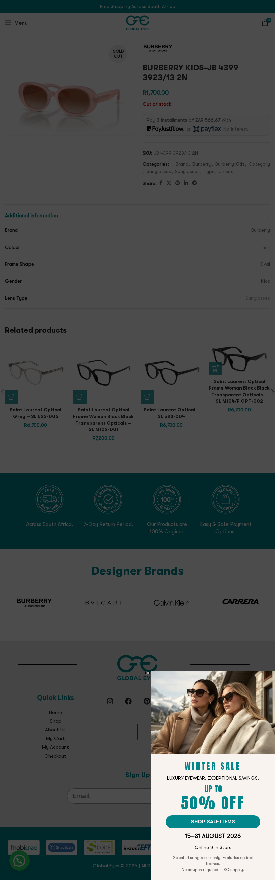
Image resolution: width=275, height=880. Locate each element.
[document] (137, 440)
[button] (148, 673)
